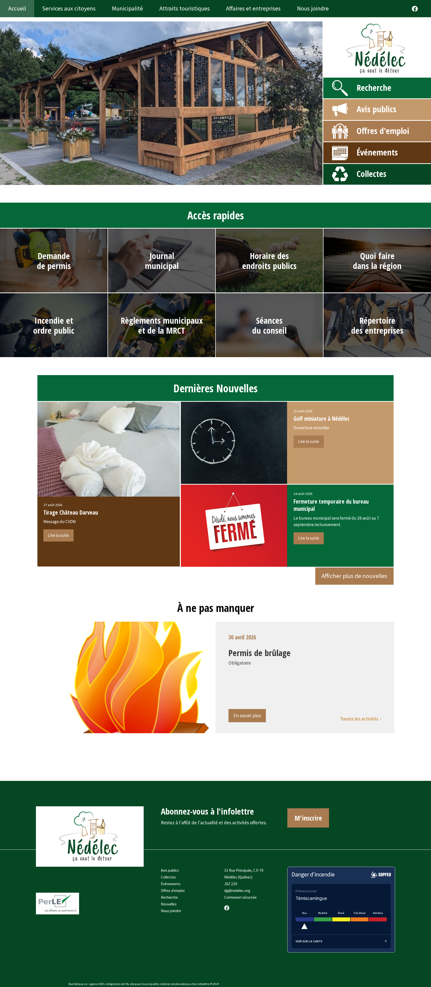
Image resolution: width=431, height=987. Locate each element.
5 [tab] (165, 180)
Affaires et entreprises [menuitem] (253, 8)
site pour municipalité (144, 984)
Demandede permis (54, 261)
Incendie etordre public (53, 325)
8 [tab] (187, 180)
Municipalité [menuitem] (127, 8)
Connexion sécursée (240, 897)
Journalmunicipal (162, 261)
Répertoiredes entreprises (377, 325)
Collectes (371, 173)
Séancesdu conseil (269, 325)
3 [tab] (150, 180)
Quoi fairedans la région (377, 261)
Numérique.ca (78, 984)
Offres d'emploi (383, 131)
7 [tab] (180, 180)
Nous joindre (171, 910)
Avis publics (376, 109)
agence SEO (97, 984)
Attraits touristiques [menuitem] (184, 8)
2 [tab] (142, 180)
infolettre (203, 984)
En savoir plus (247, 715)
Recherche (374, 87)
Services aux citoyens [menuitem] (69, 8)
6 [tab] (172, 180)
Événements (377, 152)
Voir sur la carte (309, 941)
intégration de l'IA (117, 984)
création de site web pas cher (178, 984)
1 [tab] (135, 180)
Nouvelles (169, 904)
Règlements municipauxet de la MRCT (162, 325)
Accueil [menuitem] (17, 8)
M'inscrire (308, 818)
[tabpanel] (161, 103)
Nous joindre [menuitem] (313, 8)
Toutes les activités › (360, 719)
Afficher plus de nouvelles (354, 576)
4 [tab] (157, 180)
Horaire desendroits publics (269, 261)
